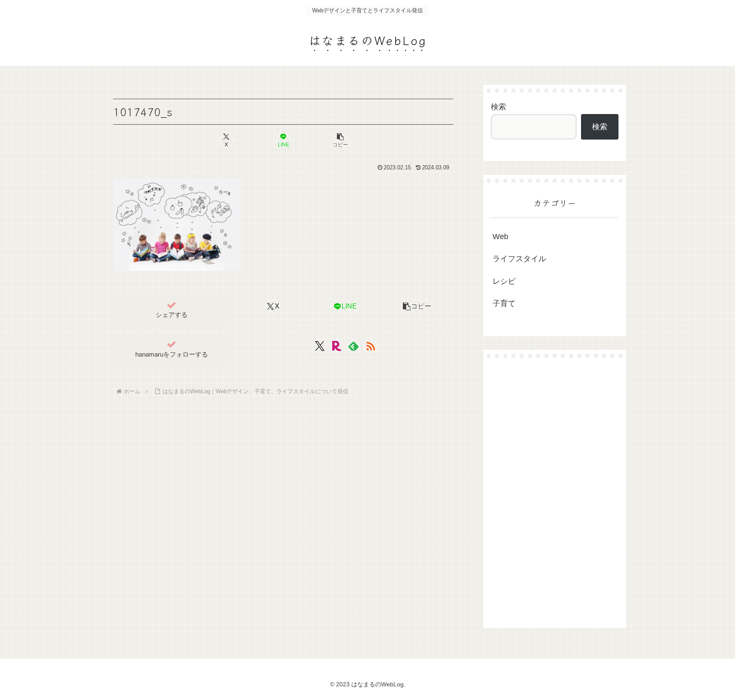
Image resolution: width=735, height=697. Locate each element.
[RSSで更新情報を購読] (370, 345)
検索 (498, 107)
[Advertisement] (554, 492)
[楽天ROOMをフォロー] (336, 345)
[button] (340, 140)
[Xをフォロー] (319, 345)
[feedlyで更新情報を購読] (353, 345)
